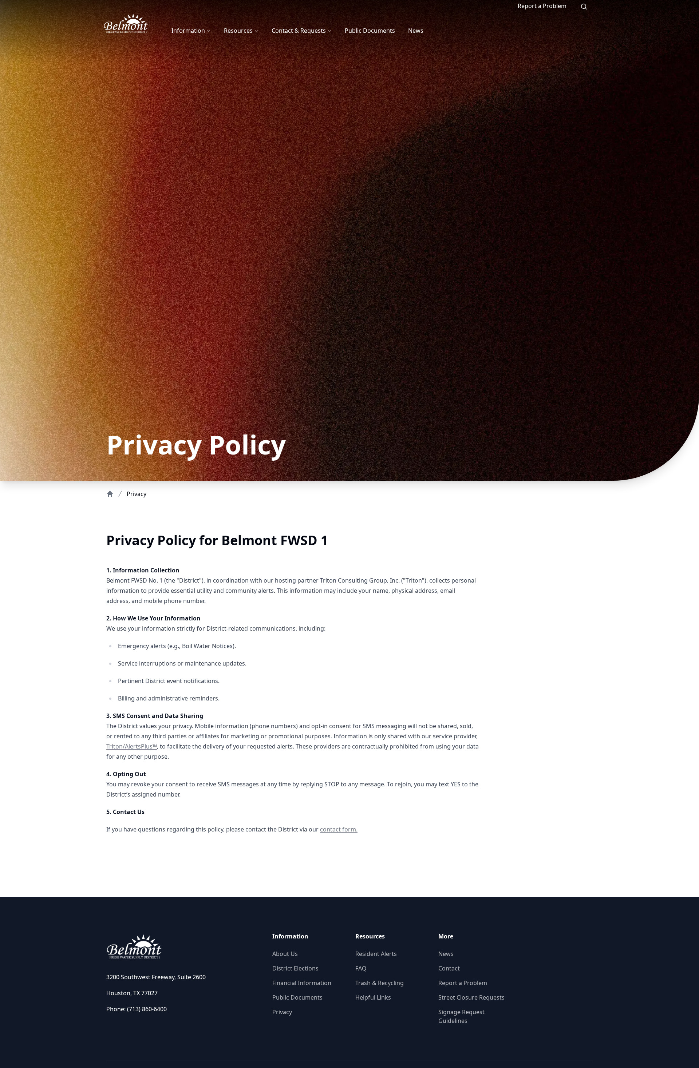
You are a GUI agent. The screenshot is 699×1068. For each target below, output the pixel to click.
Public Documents (370, 31)
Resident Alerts (376, 954)
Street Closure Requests (471, 997)
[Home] (110, 493)
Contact (449, 968)
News (415, 31)
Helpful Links (373, 997)
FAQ (361, 968)
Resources (238, 31)
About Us (285, 954)
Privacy (282, 1012)
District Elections (295, 968)
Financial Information (301, 983)
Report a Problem (542, 6)
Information (188, 31)
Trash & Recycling (379, 983)
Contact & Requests (299, 31)
